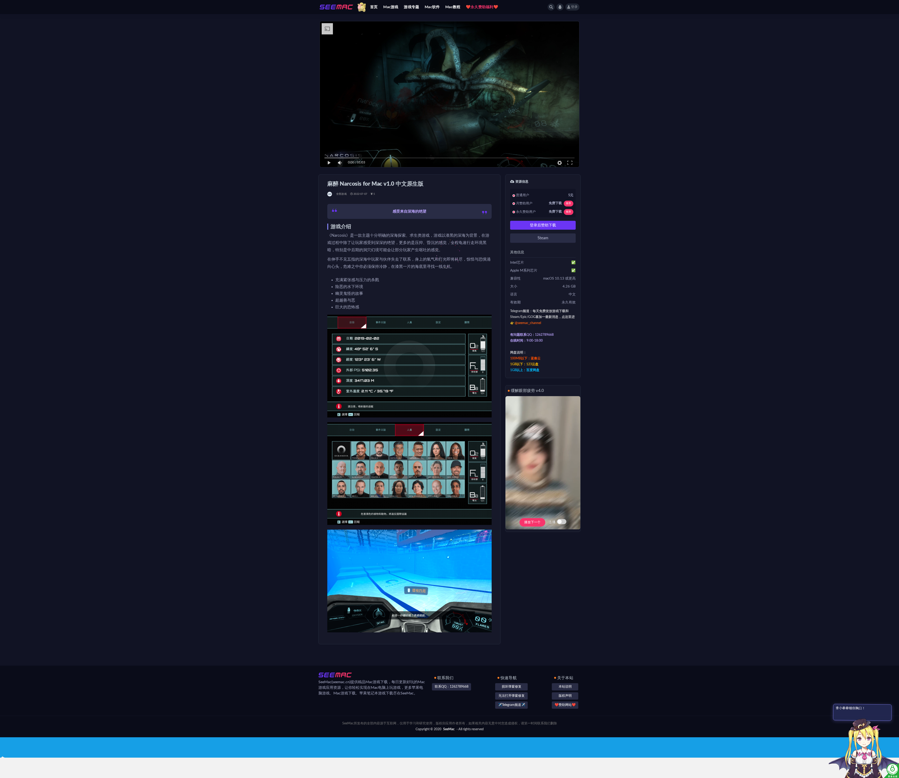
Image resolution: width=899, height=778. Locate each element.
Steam (543, 238)
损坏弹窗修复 (511, 686)
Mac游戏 (390, 7)
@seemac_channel (528, 323)
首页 (374, 7)
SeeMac (449, 729)
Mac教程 (452, 7)
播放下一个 (532, 522)
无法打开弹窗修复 (511, 695)
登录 (574, 7)
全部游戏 (341, 194)
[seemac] (330, 194)
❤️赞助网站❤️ (565, 705)
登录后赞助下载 (543, 225)
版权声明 (565, 695)
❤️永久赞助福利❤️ (482, 7)
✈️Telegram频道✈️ (511, 705)
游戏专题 (411, 7)
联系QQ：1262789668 (451, 686)
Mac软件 (432, 7)
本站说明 (565, 686)
